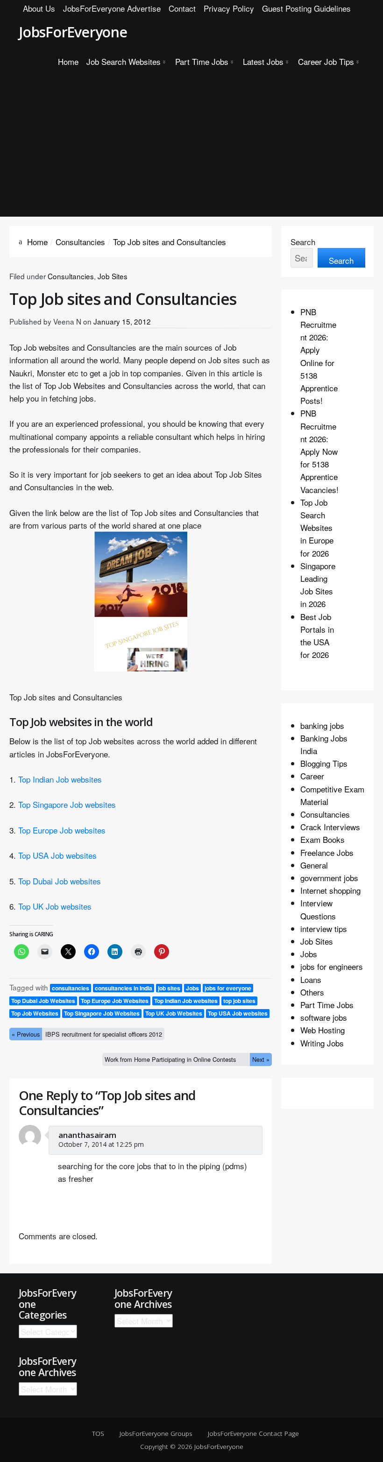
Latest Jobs (263, 61)
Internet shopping (330, 890)
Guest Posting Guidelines (306, 8)
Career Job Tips (326, 61)
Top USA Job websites (57, 855)
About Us (39, 8)
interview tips (323, 928)
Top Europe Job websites (62, 830)
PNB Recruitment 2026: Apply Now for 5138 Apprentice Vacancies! (319, 451)
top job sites (239, 1000)
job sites (169, 988)
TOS (98, 1433)
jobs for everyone (228, 988)
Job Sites (113, 276)
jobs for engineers (331, 966)
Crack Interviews (330, 827)
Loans (310, 979)
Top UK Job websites (55, 906)
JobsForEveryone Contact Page (253, 1433)
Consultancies (71, 276)
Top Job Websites (34, 1013)
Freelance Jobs (327, 852)
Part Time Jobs (201, 61)
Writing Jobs (322, 1043)
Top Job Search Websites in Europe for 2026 (316, 527)
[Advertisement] (191, 146)
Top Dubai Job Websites (43, 1000)
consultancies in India (123, 988)
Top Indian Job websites (60, 779)
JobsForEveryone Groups (156, 1433)
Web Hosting (322, 1030)
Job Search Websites (123, 61)
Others (312, 992)
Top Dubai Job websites (59, 881)
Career (312, 776)
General (314, 865)
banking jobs (322, 725)
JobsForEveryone (73, 32)
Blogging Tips (324, 763)
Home (68, 61)
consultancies (70, 988)
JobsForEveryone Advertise (112, 8)
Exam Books (322, 839)
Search (303, 241)
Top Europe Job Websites (115, 1000)
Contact (182, 8)
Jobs (192, 988)
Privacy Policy (229, 8)
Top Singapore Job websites (67, 804)
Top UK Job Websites (173, 1013)
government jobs (329, 877)
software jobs (323, 1017)
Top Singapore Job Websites (102, 1013)
